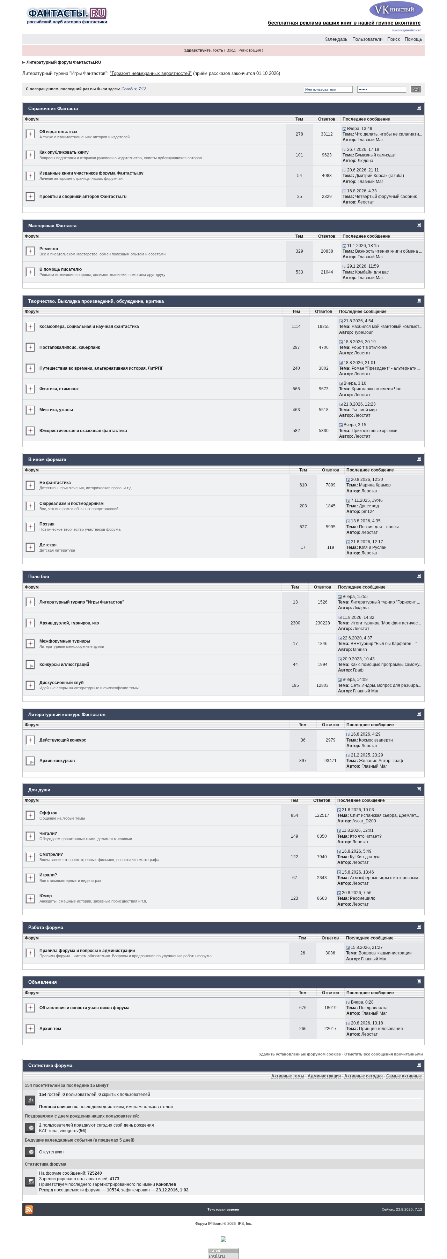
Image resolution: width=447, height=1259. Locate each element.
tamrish (360, 649)
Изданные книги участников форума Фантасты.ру (91, 173)
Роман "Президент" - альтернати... (386, 368)
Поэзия (46, 524)
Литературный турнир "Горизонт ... (385, 602)
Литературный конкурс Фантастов (66, 714)
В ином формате (47, 459)
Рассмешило (362, 898)
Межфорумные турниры (64, 641)
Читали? (48, 833)
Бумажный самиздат (375, 155)
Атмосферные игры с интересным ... (386, 877)
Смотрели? (51, 854)
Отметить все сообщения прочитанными (383, 1054)
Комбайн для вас (372, 272)
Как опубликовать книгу (64, 152)
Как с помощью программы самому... (386, 664)
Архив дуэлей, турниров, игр (69, 623)
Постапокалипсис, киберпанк (69, 347)
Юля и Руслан (373, 547)
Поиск (393, 39)
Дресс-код (369, 506)
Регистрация (250, 50)
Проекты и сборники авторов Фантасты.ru (82, 196)
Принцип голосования (381, 1028)
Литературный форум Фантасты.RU (64, 62)
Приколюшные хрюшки (374, 430)
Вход (231, 50)
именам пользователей (149, 1106)
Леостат (366, 202)
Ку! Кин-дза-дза (365, 856)
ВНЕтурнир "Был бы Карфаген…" (384, 643)
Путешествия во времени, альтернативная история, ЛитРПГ (101, 368)
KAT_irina (48, 1130)
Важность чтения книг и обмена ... (388, 251)
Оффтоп (48, 813)
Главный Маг (370, 139)
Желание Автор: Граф (381, 760)
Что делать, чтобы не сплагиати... (388, 134)
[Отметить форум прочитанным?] (30, 134)
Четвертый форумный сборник (386, 196)
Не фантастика (55, 482)
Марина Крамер (375, 485)
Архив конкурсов (57, 760)
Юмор (45, 895)
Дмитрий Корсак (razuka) (379, 175)
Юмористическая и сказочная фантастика (83, 430)
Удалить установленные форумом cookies (300, 1054)
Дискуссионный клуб (61, 682)
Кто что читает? (366, 836)
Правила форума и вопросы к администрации (87, 950)
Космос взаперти (376, 740)
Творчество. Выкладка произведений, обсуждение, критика (96, 301)
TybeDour (363, 332)
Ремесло (48, 248)
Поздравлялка (373, 1007)
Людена (365, 160)
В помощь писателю (60, 269)
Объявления (42, 982)
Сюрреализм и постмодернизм (71, 503)
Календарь (335, 39)
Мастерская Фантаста (52, 225)
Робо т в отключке (369, 347)
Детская (48, 545)
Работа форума (45, 927)
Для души (39, 789)
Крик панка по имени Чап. (377, 388)
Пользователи (367, 39)
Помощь (413, 39)
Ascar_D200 (364, 821)
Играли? (48, 875)
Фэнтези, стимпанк (59, 388)
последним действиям (102, 1106)
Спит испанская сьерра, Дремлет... (384, 815)
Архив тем (50, 1028)
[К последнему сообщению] (344, 128)
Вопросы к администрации (385, 953)
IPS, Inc (244, 1223)
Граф (358, 670)
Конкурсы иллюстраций (64, 664)
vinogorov (69, 1130)
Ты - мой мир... (366, 409)
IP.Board (215, 1223)
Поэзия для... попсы (379, 526)
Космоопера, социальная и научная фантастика (89, 326)
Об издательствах (58, 131)
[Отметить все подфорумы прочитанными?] (30, 664)
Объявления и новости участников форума (84, 1007)
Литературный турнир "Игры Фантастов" (64, 73)
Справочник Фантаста (53, 108)
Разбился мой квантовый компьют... (387, 326)
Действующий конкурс (62, 740)
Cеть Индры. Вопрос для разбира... (386, 685)
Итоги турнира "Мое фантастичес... (386, 623)
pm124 (368, 511)
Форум (201, 1223)
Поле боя (38, 576)
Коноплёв (166, 1184)
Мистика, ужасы (56, 409)
